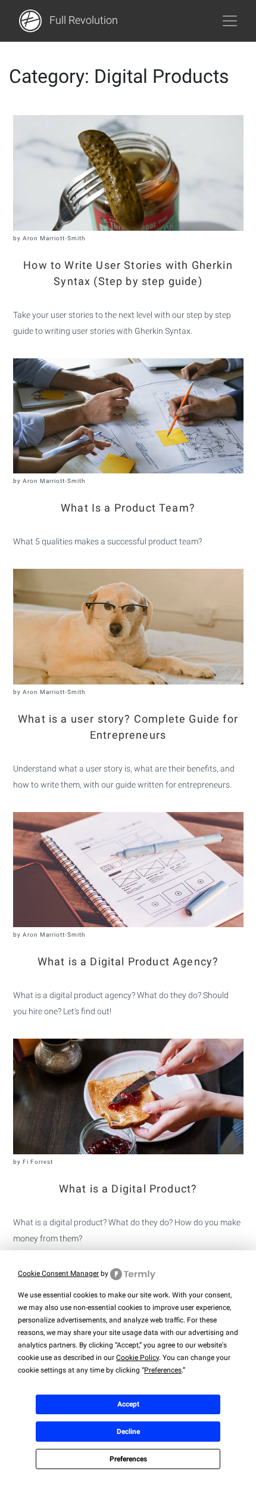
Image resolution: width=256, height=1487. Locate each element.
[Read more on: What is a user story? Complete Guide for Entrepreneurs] (128, 626)
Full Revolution (82, 20)
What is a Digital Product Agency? (128, 961)
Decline (128, 1431)
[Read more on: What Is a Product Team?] (128, 416)
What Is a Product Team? (128, 507)
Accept (128, 1404)
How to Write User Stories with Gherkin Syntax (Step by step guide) (127, 273)
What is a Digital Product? (128, 1188)
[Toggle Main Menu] (229, 21)
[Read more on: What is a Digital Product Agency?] (128, 870)
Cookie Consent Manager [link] (58, 1273)
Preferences (128, 1459)
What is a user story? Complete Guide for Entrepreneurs (128, 726)
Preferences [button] (163, 1370)
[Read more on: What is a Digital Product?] (128, 1096)
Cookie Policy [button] (137, 1357)
